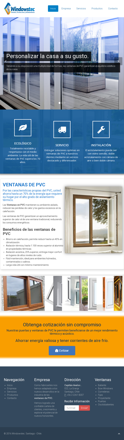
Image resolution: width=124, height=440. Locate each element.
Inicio (53, 8)
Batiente (102, 385)
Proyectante (104, 398)
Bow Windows (105, 388)
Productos (97, 8)
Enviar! (84, 408)
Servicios (81, 8)
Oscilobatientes (106, 404)
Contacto (113, 8)
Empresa (66, 8)
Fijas (100, 395)
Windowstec (18, 433)
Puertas (102, 401)
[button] (62, 350)
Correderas (103, 391)
